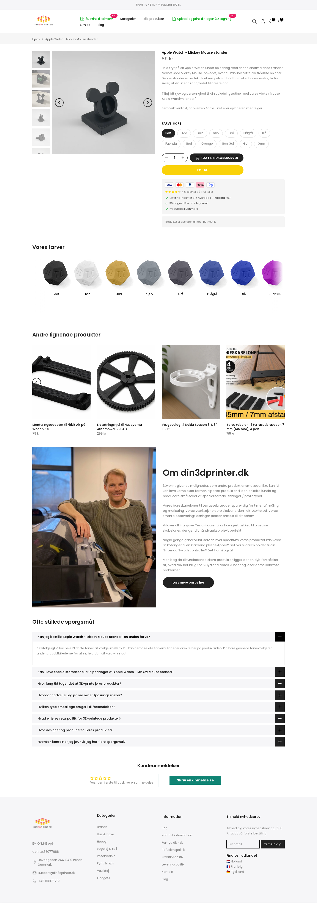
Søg (164, 828)
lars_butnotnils (206, 222)
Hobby (102, 842)
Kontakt (167, 872)
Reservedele (106, 856)
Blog (101, 25)
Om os (85, 25)
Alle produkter (153, 19)
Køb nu (202, 170)
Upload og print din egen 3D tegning (206, 18)
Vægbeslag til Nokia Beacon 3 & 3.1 (189, 425)
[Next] (147, 102)
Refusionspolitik (173, 850)
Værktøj (103, 871)
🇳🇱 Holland (234, 861)
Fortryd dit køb (172, 843)
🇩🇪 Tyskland (235, 872)
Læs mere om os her (188, 582)
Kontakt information (177, 835)
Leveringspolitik (173, 864)
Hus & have (105, 834)
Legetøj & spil (107, 849)
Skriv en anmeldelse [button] (195, 780)
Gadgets (103, 878)
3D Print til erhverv (101, 18)
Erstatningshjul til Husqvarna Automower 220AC (119, 427)
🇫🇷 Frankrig (234, 867)
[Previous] (59, 102)
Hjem (36, 39)
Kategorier (128, 19)
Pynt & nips (105, 863)
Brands (102, 827)
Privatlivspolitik (172, 857)
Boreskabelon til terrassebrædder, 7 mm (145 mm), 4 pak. (255, 427)
